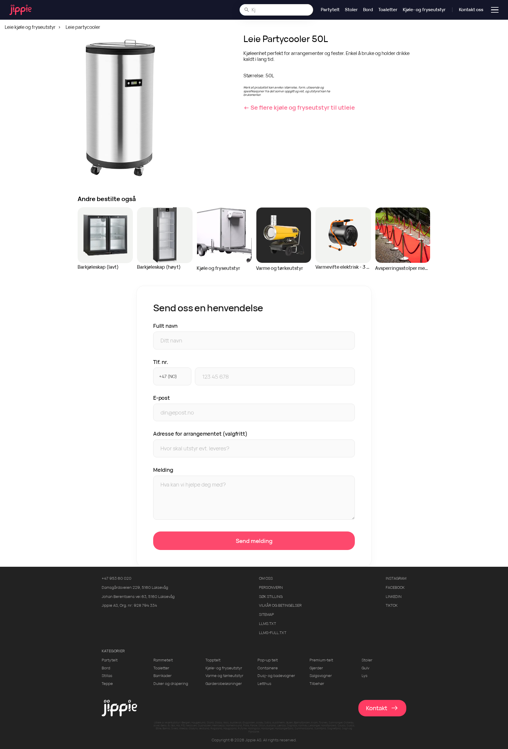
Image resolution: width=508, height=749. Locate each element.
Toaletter (387, 9)
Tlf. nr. (160, 362)
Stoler (351, 9)
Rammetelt (163, 660)
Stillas (107, 675)
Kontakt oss (471, 9)
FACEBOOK (395, 587)
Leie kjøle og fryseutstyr (30, 27)
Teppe (107, 683)
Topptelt (212, 660)
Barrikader (162, 675)
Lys (364, 675)
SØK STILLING (271, 596)
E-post (161, 398)
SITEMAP (266, 614)
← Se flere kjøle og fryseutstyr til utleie (299, 107)
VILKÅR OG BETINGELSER (280, 605)
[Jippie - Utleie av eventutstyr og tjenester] (20, 10)
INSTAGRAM (396, 578)
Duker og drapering (170, 683)
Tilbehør (317, 683)
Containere (268, 668)
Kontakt (376, 708)
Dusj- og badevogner (276, 675)
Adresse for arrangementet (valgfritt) (200, 434)
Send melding (254, 541)
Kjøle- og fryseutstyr (424, 9)
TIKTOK (391, 605)
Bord (368, 9)
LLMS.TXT (267, 623)
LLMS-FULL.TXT (272, 633)
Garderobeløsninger (223, 683)
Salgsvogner (321, 675)
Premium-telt (321, 660)
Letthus (264, 683)
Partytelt (330, 9)
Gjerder (316, 668)
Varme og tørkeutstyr (224, 675)
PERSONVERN (271, 587)
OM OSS (266, 578)
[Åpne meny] (495, 10)
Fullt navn (165, 326)
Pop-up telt (268, 660)
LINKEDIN (394, 596)
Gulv (365, 668)
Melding (163, 470)
